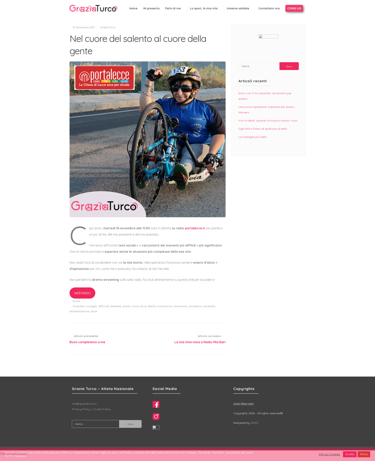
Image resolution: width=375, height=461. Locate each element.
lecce (143, 306)
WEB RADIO (82, 293)
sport (94, 311)
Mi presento (151, 8)
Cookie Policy (102, 409)
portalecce (195, 306)
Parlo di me (173, 8)
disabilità (116, 306)
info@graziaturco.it (84, 403)
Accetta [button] (349, 454)
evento (126, 306)
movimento (180, 306)
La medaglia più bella (252, 137)
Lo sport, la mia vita (204, 8)
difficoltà (103, 306)
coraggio (91, 306)
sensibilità (209, 306)
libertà (152, 306)
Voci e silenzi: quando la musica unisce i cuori (267, 120)
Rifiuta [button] (364, 454)
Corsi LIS (294, 8)
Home (133, 8)
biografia (78, 306)
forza (135, 306)
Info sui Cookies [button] (329, 454)
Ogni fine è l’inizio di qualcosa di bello (262, 128)
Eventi (76, 301)
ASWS (254, 423)
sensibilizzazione (79, 311)
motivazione (164, 306)
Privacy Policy (81, 409)
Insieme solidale (238, 8)
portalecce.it (195, 228)
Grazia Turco (107, 27)
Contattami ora (269, 8)
